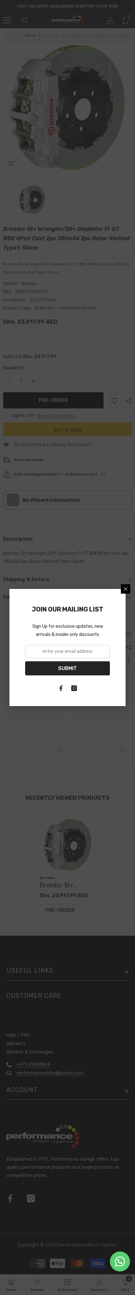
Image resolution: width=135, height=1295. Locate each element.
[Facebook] (61, 688)
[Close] (125, 589)
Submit (67, 668)
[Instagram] (74, 688)
